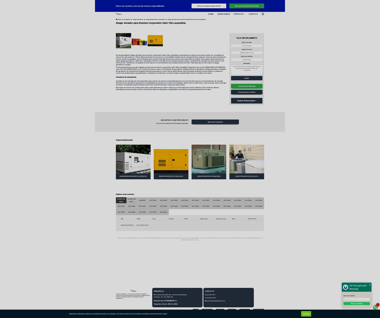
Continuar (306, 314)
